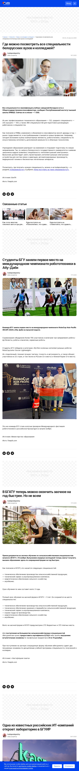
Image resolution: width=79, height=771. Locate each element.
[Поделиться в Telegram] (12, 194)
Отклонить (69, 766)
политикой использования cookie (21, 768)
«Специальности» (17, 170)
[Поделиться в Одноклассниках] (8, 194)
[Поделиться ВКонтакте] (4, 194)
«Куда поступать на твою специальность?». (51, 170)
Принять (57, 766)
